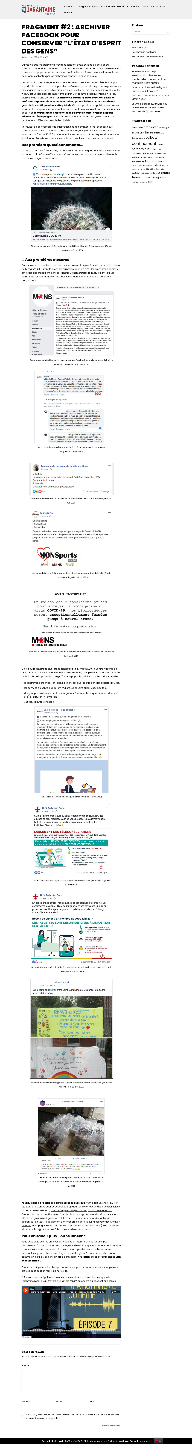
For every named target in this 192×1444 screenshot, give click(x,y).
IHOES (156, 158)
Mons (165, 161)
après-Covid (137, 127)
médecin (135, 165)
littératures (136, 161)
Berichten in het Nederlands (147, 56)
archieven (151, 127)
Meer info (145, 1441)
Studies (135, 6)
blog (162, 133)
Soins (147, 173)
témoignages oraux (138, 182)
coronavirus (140, 149)
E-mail (60, 1401)
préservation (159, 169)
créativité (136, 153)
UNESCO (149, 182)
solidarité (164, 172)
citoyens (142, 138)
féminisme (146, 158)
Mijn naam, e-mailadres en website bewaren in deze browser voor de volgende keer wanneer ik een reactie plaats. (72, 1416)
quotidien (136, 173)
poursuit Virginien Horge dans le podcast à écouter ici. (81, 1210)
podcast (157, 165)
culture (146, 153)
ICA (152, 158)
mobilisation (158, 161)
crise (153, 149)
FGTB (140, 157)
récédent (72, 1256)
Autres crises (158, 6)
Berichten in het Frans (144, 52)
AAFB (45, 57)
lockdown (147, 161)
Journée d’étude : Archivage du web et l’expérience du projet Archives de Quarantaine (149, 107)
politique (165, 165)
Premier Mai (141, 169)
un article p (60, 1256)
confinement (144, 143)
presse (149, 168)
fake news (162, 154)
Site (92, 1401)
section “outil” (44, 1270)
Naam (26, 1401)
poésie (134, 169)
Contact (67, 12)
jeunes (162, 157)
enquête (154, 153)
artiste (157, 132)
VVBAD (78, 1441)
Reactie (26, 1365)
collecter (152, 137)
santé (143, 173)
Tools (145, 6)
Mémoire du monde (145, 165)
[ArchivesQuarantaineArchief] (38, 10)
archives (146, 132)
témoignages (158, 177)
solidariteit (154, 173)
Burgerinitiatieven (88, 6)
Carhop (135, 138)
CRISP (159, 150)
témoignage (141, 177)
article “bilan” (69, 1281)
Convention (161, 144)
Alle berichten (139, 47)
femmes (135, 158)
